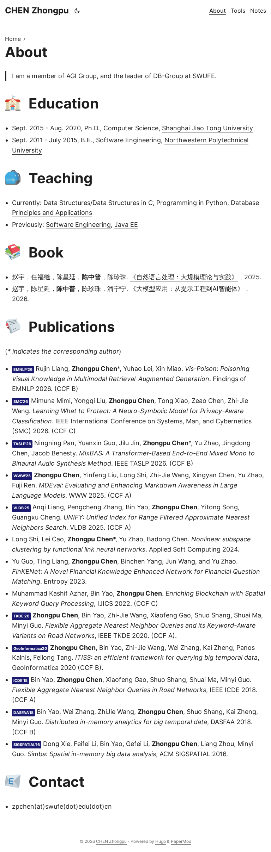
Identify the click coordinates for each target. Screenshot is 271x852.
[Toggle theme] (77, 10)
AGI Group (81, 76)
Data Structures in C (122, 202)
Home (13, 38)
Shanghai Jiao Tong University (207, 128)
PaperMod (181, 841)
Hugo (160, 841)
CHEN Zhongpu (37, 10)
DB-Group (168, 76)
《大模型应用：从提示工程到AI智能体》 (187, 288)
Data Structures (66, 202)
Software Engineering (78, 224)
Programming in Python (191, 202)
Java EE (126, 224)
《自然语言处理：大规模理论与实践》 (184, 277)
